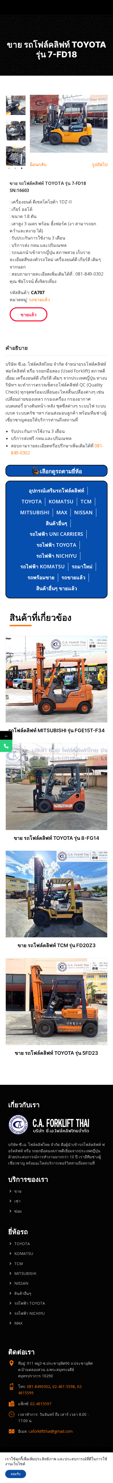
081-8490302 (38, 1386)
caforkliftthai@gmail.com (51, 1431)
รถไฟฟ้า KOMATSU (42, 566)
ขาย (17, 1191)
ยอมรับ (16, 1474)
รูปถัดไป (100, 164)
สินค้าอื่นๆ (56, 523)
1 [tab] (9, 168)
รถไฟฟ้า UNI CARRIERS (56, 534)
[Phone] (6, 746)
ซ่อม (18, 1211)
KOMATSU (61, 501)
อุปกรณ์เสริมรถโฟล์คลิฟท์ (56, 490)
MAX (61, 512)
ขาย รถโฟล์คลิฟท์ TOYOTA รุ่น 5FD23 (56, 1053)
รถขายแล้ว (39, 300)
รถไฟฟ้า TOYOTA (56, 545)
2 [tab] (15, 168)
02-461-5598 (63, 1386)
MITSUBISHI (34, 512)
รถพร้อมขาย (41, 577)
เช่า (17, 1201)
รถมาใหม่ (82, 566)
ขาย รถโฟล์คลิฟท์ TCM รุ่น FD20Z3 (57, 945)
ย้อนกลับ (38, 164)
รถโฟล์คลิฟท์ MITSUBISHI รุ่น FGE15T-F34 (56, 730)
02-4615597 (40, 1403)
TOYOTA (31, 501)
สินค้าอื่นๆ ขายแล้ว (56, 588)
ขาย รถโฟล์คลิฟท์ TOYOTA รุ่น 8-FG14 (56, 838)
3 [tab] (21, 168)
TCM (86, 501)
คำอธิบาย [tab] (16, 347)
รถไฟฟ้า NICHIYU (56, 556)
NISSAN (83, 512)
